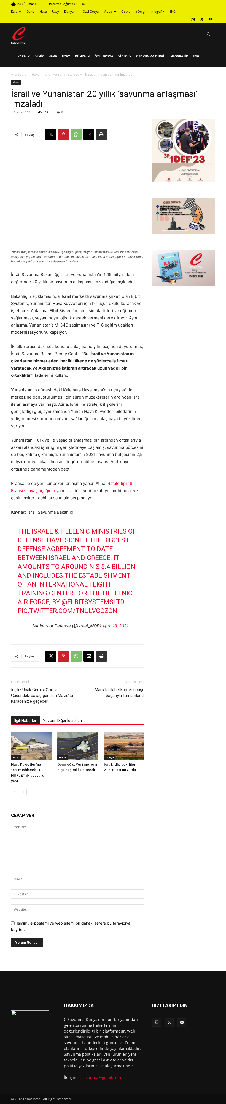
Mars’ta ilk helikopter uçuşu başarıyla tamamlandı (119, 692)
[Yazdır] (101, 134)
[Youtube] (211, 19)
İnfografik (157, 11)
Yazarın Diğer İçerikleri (62, 720)
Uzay (55, 11)
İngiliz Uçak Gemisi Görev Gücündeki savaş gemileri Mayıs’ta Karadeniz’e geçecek (42, 695)
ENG (173, 11)
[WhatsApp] (76, 134)
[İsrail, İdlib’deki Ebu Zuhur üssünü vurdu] (124, 746)
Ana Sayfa (18, 74)
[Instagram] (193, 19)
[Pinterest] (63, 134)
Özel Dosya (91, 11)
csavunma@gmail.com (100, 1077)
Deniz (30, 11)
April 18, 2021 (115, 625)
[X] (202, 19)
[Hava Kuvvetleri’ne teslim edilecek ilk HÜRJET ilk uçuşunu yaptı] (31, 746)
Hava (43, 11)
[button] (208, 34)
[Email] (88, 134)
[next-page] (23, 792)
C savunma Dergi (133, 11)
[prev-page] (14, 792)
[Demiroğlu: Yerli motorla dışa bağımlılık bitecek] (77, 746)
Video (108, 11)
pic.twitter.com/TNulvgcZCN (67, 611)
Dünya (69, 11)
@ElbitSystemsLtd (93, 602)
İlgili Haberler (25, 720)
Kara (14, 11)
